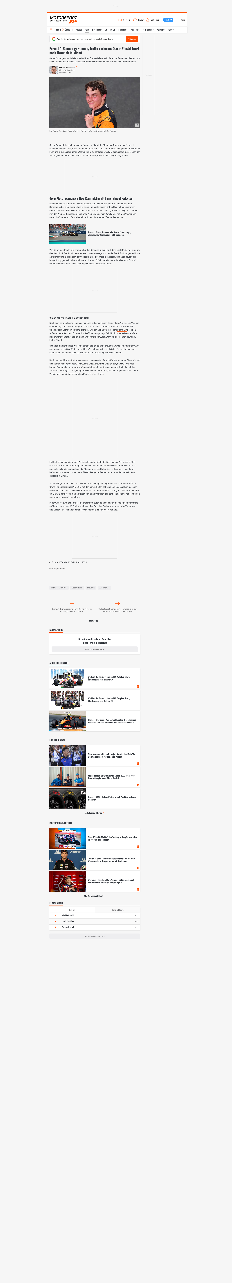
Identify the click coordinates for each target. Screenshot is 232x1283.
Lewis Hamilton (68, 921)
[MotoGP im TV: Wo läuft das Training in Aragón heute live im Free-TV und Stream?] (94, 838)
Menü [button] (183, 19)
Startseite (93, 620)
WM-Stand (135, 29)
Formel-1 (77, 333)
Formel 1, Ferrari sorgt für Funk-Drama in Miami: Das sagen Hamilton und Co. (72, 610)
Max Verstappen (68, 363)
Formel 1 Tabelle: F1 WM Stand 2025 (69, 562)
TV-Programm (148, 29)
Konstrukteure (118, 910)
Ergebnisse (123, 29)
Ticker (141, 19)
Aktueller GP (110, 29)
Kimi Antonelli (68, 915)
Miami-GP (122, 330)
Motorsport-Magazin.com (63, 20)
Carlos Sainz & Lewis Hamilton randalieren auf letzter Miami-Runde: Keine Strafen (117, 610)
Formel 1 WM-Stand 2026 (94, 936)
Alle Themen (104, 588)
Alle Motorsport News (93, 895)
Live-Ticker (97, 29)
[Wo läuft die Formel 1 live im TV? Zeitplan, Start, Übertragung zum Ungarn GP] (94, 678)
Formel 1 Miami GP (59, 588)
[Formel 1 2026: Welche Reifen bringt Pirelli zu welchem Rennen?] (94, 798)
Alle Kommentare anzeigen (95, 649)
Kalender (160, 29)
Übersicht (69, 29)
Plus (167, 19)
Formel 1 (57, 29)
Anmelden (155, 19)
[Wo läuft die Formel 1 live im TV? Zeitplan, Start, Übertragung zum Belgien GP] (94, 700)
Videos (79, 29)
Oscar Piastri (55, 145)
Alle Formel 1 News (93, 812)
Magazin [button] (126, 19)
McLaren (88, 469)
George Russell (68, 927)
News (87, 29)
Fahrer (72, 910)
